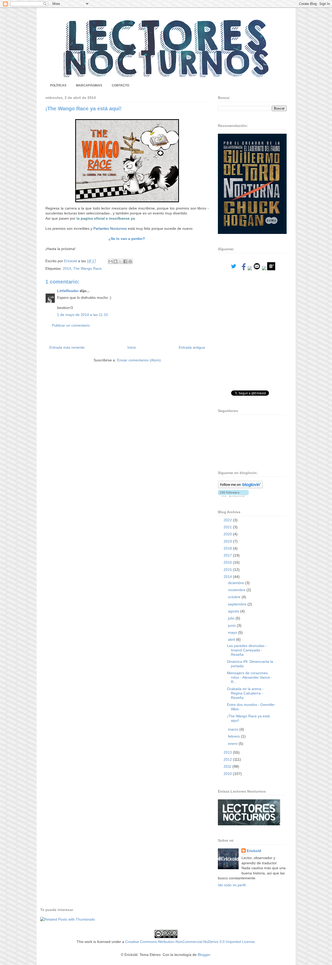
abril (232, 639)
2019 (228, 541)
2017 (228, 555)
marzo (233, 729)
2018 (228, 548)
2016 (228, 562)
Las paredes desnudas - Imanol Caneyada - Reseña (247, 650)
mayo (233, 632)
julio (232, 618)
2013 (228, 752)
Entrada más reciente (67, 347)
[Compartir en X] (120, 261)
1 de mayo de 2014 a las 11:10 (82, 315)
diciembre (236, 583)
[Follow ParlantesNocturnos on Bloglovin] (240, 487)
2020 (228, 534)
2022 (228, 520)
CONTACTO (120, 85)
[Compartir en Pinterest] (130, 261)
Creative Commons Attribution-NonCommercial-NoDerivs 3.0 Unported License (190, 942)
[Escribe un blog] (115, 261)
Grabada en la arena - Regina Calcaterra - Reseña (245, 693)
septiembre (237, 604)
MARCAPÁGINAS (89, 85)
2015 (228, 570)
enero (233, 743)
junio (232, 625)
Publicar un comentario (71, 325)
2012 (228, 759)
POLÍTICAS (58, 85)
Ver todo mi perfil (232, 885)
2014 (67, 268)
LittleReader (68, 291)
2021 (228, 527)
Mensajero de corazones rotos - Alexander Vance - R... (249, 677)
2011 (228, 766)
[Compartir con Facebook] (125, 261)
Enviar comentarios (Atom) (139, 360)
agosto (234, 611)
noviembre (237, 590)
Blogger (204, 955)
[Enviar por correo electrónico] (110, 261)
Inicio (131, 347)
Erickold (254, 851)
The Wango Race (87, 268)
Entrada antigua (192, 347)
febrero (234, 736)
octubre (234, 597)
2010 (228, 774)
